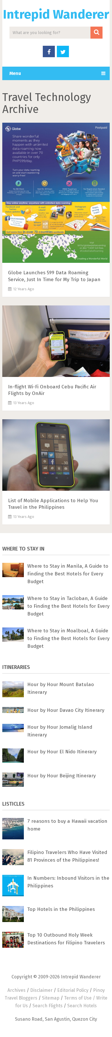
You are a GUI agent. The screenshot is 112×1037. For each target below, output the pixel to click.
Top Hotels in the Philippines (61, 909)
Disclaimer (41, 990)
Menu (15, 73)
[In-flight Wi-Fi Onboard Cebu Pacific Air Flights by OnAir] (56, 342)
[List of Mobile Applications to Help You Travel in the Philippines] (56, 456)
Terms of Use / (80, 998)
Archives (16, 990)
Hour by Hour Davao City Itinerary (65, 710)
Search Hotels (82, 1005)
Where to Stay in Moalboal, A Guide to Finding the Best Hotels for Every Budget (68, 638)
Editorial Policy (72, 990)
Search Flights (47, 1005)
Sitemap (50, 998)
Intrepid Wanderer (56, 14)
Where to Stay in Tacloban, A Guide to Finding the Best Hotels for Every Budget (68, 606)
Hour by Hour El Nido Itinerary (61, 752)
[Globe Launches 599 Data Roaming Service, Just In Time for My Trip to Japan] (56, 194)
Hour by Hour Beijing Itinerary (61, 776)
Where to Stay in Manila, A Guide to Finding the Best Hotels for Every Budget (67, 574)
